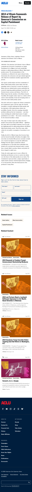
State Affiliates (5, 434)
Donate (27, 3)
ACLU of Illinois (12, 25)
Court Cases (4, 446)
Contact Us (4, 425)
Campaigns (4, 443)
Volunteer (17, 431)
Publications (4, 458)
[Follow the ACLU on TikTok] (14, 409)
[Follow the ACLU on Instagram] (10, 409)
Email (3, 192)
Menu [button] (20, 3)
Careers (3, 422)
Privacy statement (14, 474)
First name (4, 186)
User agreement (4, 474)
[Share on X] (5, 33)
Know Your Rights (6, 452)
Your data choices (24, 474)
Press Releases (6, 10)
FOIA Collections (6, 449)
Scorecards (4, 461)
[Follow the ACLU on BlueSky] (22, 409)
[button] (8, 32)
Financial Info (5, 428)
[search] (29, 482)
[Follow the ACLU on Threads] (18, 409)
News (2, 455)
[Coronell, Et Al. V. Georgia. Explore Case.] (16, 374)
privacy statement (16, 205)
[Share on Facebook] (2, 33)
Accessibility (4, 476)
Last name (17, 186)
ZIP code (4, 198)
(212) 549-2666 (18, 43)
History (3, 431)
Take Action (18, 428)
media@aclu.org (18, 42)
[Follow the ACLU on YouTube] (6, 409)
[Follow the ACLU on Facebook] (2, 409)
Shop (16, 425)
